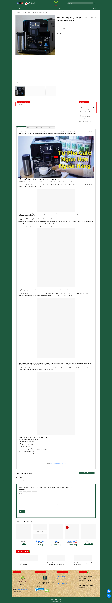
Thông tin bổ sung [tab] (30, 127)
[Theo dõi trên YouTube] (22, 3)
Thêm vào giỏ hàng (56, 544)
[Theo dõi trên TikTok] (20, 3)
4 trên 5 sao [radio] (29, 492)
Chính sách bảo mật (61, 578)
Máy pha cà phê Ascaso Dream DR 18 (56, 541)
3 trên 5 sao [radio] (24, 492)
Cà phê (26, 8)
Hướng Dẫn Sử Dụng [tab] (50, 127)
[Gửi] (92, 3)
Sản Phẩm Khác (49, 8)
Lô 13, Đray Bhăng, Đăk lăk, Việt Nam (22, 589)
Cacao (37, 8)
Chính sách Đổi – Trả (61, 581)
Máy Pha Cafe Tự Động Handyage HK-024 (72, 541)
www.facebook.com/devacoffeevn (58, 463)
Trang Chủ (18, 12)
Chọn (24, 543)
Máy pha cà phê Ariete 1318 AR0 (24, 540)
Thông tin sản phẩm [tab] (21, 127)
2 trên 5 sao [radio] (21, 492)
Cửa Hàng (24, 12)
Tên (19, 504)
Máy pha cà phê (32, 12)
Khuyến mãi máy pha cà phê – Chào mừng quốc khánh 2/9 (28, 563)
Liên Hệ (74, 8)
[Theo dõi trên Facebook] (18, 3)
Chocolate (32, 8)
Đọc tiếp (39, 544)
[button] (95, 3)
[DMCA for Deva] (47, 590)
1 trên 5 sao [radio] (19, 492)
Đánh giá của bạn (22, 489)
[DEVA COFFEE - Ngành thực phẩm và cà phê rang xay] (56, 3)
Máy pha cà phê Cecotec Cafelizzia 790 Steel (40, 541)
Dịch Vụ (42, 8)
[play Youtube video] (56, 157)
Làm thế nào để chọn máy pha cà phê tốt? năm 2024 (83, 563)
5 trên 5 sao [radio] (34, 492)
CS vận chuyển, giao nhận (62, 583)
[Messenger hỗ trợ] (109, 591)
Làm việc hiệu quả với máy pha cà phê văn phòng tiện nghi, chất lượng (55, 563)
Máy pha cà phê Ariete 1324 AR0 (88, 540)
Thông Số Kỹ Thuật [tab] (39, 127)
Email (58, 504)
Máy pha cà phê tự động (42, 12)
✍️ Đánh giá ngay (86, 472)
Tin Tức (64, 8)
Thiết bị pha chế (19, 8)
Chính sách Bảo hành (61, 576)
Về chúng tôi (58, 8)
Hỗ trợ (69, 8)
